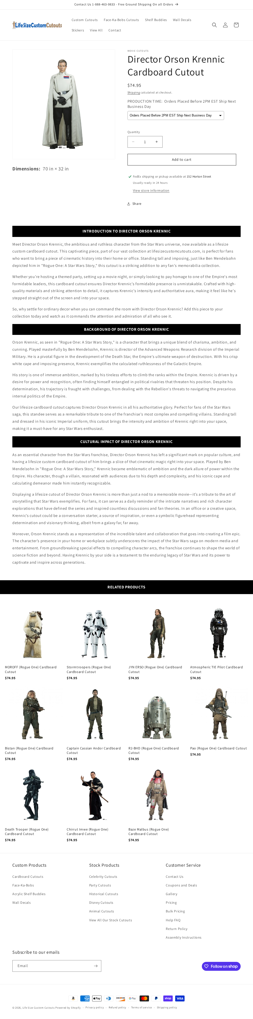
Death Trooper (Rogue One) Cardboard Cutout (27, 831)
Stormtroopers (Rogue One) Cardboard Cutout (89, 669)
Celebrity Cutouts (103, 876)
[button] (214, 25)
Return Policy (176, 928)
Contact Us (174, 876)
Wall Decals (21, 902)
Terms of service (141, 1007)
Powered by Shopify (68, 1007)
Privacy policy (94, 1007)
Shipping (133, 92)
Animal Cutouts (101, 911)
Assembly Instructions (184, 937)
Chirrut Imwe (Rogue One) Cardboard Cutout (87, 831)
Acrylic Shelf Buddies (29, 894)
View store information (151, 190)
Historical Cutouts (103, 894)
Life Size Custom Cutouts (38, 1007)
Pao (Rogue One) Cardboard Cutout (218, 748)
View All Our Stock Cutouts (110, 920)
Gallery (171, 894)
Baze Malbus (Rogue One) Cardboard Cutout (148, 831)
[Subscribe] (95, 966)
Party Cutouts (100, 885)
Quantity (133, 132)
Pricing (171, 902)
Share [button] (137, 203)
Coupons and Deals (181, 885)
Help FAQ (173, 920)
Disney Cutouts (101, 902)
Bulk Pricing (175, 911)
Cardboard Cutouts (27, 876)
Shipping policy (167, 1007)
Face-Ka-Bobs (23, 885)
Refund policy (117, 1007)
